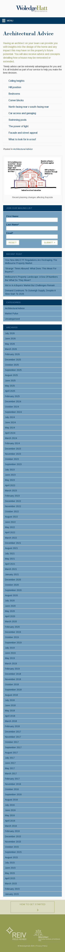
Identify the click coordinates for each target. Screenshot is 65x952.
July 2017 (10, 758)
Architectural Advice (22, 149)
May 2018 (10, 710)
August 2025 (11, 375)
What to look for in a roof (22, 139)
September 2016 (13, 794)
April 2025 (10, 391)
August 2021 (11, 548)
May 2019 (10, 658)
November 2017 (13, 737)
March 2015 (11, 883)
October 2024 (12, 406)
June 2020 (10, 606)
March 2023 (11, 490)
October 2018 (12, 684)
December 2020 (13, 579)
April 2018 (10, 716)
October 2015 (12, 847)
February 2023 (12, 495)
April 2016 (10, 820)
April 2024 (10, 433)
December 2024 (13, 401)
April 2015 (10, 878)
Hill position (15, 87)
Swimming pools (18, 119)
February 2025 (12, 396)
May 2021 (10, 558)
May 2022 (10, 527)
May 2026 (10, 344)
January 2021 (12, 574)
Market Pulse (11, 313)
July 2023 (10, 469)
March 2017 (11, 773)
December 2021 (13, 543)
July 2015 (10, 862)
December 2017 (13, 731)
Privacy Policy (41, 946)
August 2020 (11, 595)
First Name (12, 216)
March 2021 (11, 569)
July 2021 (10, 553)
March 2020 (11, 621)
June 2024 (10, 422)
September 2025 (13, 370)
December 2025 (13, 359)
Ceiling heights (16, 80)
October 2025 (12, 365)
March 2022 (11, 538)
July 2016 (10, 805)
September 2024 (13, 412)
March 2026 (11, 349)
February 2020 (12, 627)
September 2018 (13, 689)
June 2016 (10, 810)
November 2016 (13, 784)
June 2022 (10, 522)
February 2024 (12, 443)
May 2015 (10, 873)
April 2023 (10, 485)
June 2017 (10, 763)
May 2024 (10, 427)
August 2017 (11, 752)
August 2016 (11, 799)
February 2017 (12, 778)
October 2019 (12, 637)
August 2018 (11, 695)
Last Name (12, 224)
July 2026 (10, 333)
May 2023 (10, 480)
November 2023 (13, 454)
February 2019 (12, 668)
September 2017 (13, 747)
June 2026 (10, 338)
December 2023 (13, 448)
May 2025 (10, 385)
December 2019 (13, 632)
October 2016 (12, 789)
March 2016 (11, 826)
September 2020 (13, 590)
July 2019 (10, 648)
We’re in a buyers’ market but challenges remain (30, 285)
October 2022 (12, 511)
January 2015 (12, 894)
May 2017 (10, 768)
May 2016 (10, 815)
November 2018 (13, 679)
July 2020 (10, 600)
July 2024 (10, 417)
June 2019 (10, 653)
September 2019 (13, 642)
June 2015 (10, 868)
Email (9, 233)
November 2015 (13, 841)
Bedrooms (14, 93)
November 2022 (13, 506)
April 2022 (10, 532)
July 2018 (10, 700)
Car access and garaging (22, 113)
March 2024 (11, 438)
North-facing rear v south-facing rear (29, 106)
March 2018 (11, 721)
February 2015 (12, 889)
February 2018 (12, 726)
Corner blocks (16, 100)
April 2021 (10, 564)
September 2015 (13, 852)
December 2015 (13, 836)
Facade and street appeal (23, 132)
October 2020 (12, 585)
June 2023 (10, 475)
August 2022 (11, 516)
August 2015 (11, 857)
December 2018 (13, 674)
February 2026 (12, 354)
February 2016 (12, 831)
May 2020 (10, 611)
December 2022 (13, 501)
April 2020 (10, 616)
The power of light (19, 126)
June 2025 (10, 380)
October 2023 (12, 459)
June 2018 (10, 705)
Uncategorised (12, 319)
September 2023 (13, 464)
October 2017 (12, 742)
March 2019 (11, 663)
